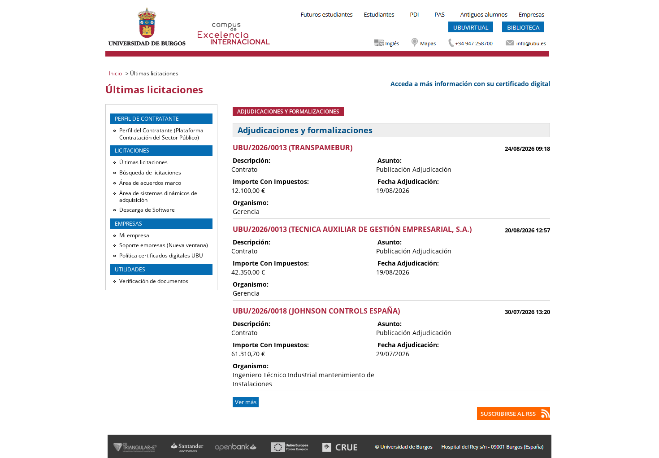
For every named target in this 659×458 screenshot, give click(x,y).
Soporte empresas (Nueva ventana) (163, 245)
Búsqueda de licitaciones (150, 172)
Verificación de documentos (153, 281)
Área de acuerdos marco (150, 183)
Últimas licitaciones (143, 162)
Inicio (116, 73)
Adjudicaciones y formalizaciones (288, 111)
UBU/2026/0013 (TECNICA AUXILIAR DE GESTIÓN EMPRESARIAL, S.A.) (352, 229)
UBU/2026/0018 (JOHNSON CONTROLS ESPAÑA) (316, 311)
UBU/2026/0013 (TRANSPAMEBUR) (292, 148)
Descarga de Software (147, 210)
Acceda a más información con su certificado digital (470, 83)
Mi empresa (134, 235)
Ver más (245, 402)
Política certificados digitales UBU (161, 255)
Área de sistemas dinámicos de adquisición (158, 196)
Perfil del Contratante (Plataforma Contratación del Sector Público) (161, 133)
